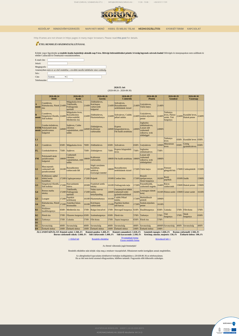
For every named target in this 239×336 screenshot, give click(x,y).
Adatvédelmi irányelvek (106, 328)
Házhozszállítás (149, 28)
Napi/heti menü (94, 28)
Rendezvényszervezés (66, 28)
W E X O (138, 332)
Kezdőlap (44, 28)
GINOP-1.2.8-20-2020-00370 (132, 328)
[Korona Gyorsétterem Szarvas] (119, 15)
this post (121, 37)
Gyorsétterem (175, 28)
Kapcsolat (194, 28)
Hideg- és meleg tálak (121, 28)
